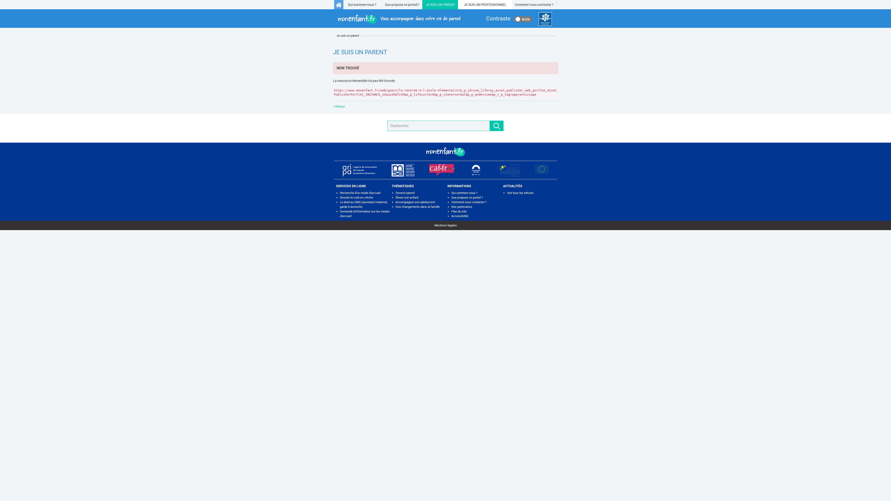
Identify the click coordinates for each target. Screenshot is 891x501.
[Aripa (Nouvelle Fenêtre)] (359, 170)
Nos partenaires (461, 207)
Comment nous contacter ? (534, 4)
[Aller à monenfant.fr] (338, 4)
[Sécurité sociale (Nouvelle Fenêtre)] (476, 170)
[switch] (523, 19)
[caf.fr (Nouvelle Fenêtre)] (442, 170)
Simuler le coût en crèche (356, 197)
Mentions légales (445, 225)
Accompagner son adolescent (415, 202)
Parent (449, 4)
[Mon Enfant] (445, 151)
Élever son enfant (407, 197)
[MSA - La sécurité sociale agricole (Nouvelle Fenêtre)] (403, 170)
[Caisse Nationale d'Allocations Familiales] (545, 19)
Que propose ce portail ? (402, 4)
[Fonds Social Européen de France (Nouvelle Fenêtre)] (508, 170)
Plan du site (459, 211)
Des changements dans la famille (418, 207)
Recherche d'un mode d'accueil (360, 193)
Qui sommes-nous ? (362, 4)
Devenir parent (405, 193)
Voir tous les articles (520, 193)
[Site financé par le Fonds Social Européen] (542, 170)
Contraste (498, 18)
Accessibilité (459, 216)
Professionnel (493, 4)
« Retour (339, 106)
